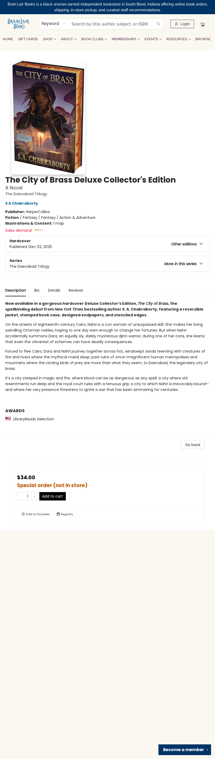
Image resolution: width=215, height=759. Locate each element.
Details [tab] (54, 290)
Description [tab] (15, 290)
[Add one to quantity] (34, 496)
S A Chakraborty (21, 203)
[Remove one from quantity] (20, 496)
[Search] (158, 24)
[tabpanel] (107, 367)
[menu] (107, 39)
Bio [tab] (37, 290)
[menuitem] (7, 39)
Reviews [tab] (76, 290)
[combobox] (54, 24)
